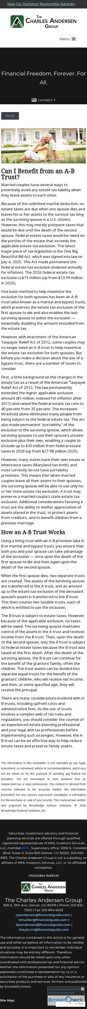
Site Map (7, 1000)
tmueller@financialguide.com (43, 920)
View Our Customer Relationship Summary (41, 4)
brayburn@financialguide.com (44, 930)
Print (10, 116)
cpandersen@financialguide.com (43, 915)
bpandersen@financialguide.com (43, 925)
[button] (67, 39)
